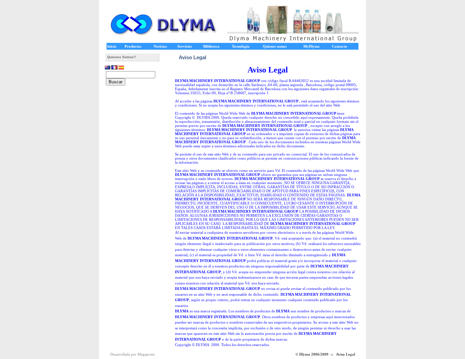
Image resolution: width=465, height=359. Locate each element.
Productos (133, 46)
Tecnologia (241, 46)
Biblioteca (211, 46)
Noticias (160, 46)
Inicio (111, 46)
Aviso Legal (345, 354)
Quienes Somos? (121, 57)
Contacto (339, 46)
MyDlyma (311, 46)
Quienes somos (275, 46)
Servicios (184, 46)
